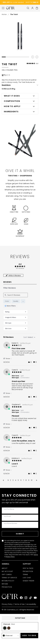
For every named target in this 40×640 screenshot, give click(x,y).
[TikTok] (30, 597)
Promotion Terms (28, 573)
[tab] (13, 275)
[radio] (7, 301)
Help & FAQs (28, 568)
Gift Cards (7, 574)
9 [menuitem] (28, 480)
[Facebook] (21, 597)
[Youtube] (35, 597)
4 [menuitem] (15, 480)
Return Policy (8, 581)
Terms (36, 555)
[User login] (32, 8)
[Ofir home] (10, 8)
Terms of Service (9, 578)
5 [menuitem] (18, 480)
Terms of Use (19, 604)
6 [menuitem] (20, 480)
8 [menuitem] (26, 480)
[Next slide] (37, 57)
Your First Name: (9, 509)
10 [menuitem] (31, 480)
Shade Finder (28, 581)
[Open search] (28, 8)
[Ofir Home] (11, 596)
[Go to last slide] (32, 57)
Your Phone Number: (10, 523)
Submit (20, 533)
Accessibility (31, 604)
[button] (23, 301)
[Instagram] (26, 597)
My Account (7, 571)
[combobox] (15, 312)
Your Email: (7, 516)
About (4, 568)
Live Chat (27, 578)
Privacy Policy (10, 557)
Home (4, 14)
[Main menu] (3, 8)
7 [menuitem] (23, 480)
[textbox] (36, 338)
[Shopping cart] (37, 8)
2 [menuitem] (10, 480)
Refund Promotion (7, 585)
